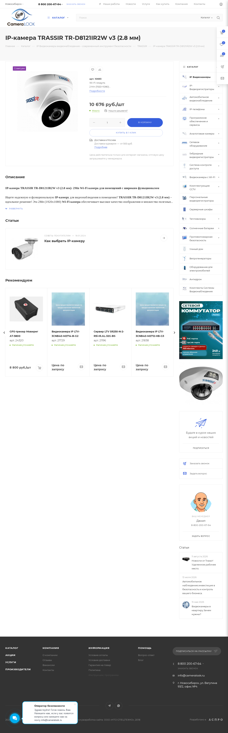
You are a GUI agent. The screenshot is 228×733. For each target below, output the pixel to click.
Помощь (144, 648)
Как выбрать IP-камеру (64, 241)
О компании (50, 655)
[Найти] (218, 17)
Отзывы (47, 660)
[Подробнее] (163, 238)
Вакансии (49, 665)
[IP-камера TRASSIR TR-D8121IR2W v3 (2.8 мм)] (47, 101)
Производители (18, 669)
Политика (94, 670)
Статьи (184, 547)
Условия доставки (99, 660)
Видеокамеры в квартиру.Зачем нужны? (201, 610)
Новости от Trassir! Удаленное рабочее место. (204, 564)
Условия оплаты (98, 655)
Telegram (109, 706)
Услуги (10, 662)
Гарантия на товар (100, 665)
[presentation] (4, 332)
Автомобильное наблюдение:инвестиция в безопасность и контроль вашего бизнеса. (198, 587)
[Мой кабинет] (221, 4)
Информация (99, 648)
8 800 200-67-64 (49, 4)
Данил (200, 520)
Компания (51, 648)
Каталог (11, 648)
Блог (141, 660)
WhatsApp (118, 706)
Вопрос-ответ (146, 655)
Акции (10, 655)
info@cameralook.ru (191, 675)
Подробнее (100, 147)
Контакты (48, 670)
